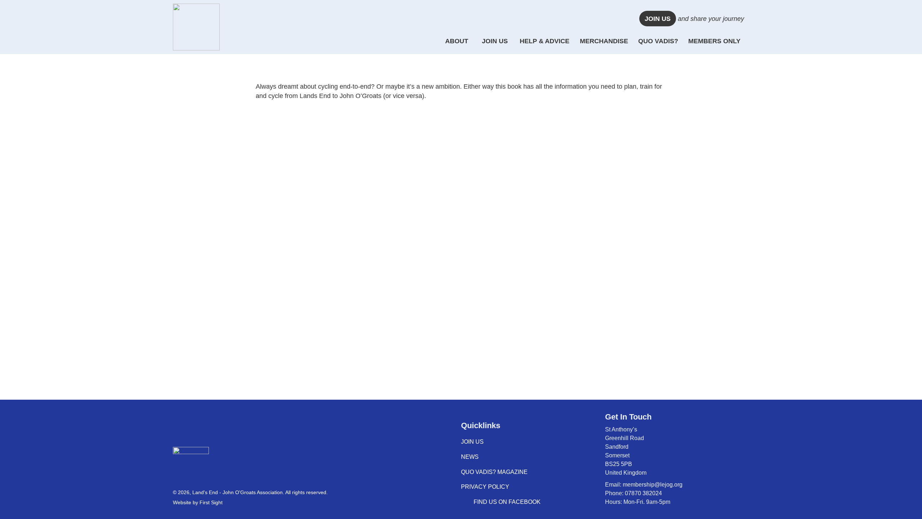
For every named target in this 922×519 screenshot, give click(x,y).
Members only (714, 41)
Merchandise (604, 41)
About (456, 41)
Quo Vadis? (658, 41)
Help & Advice (544, 41)
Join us (658, 18)
